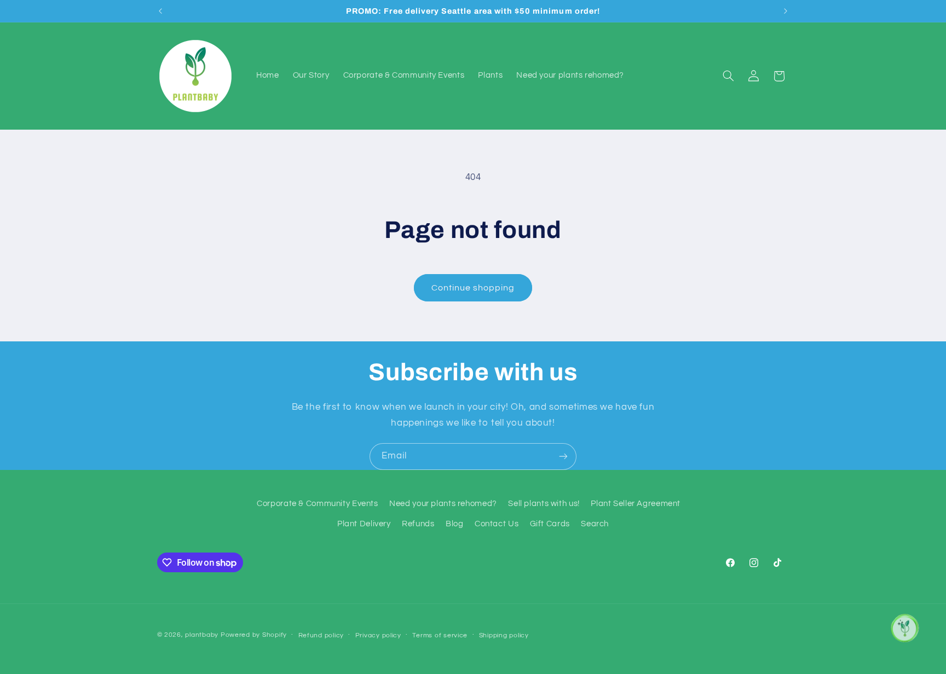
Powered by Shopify (254, 635)
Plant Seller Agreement (635, 503)
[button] (728, 76)
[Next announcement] (786, 11)
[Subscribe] (563, 456)
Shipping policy (504, 635)
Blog (455, 524)
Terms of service (440, 635)
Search (595, 524)
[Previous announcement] (160, 11)
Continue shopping (473, 287)
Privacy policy (378, 635)
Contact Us (496, 524)
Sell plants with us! (544, 503)
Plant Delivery (364, 524)
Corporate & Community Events (317, 503)
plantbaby (201, 635)
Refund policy (321, 635)
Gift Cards (550, 524)
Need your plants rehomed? (443, 503)
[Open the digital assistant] (903, 628)
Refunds (418, 524)
